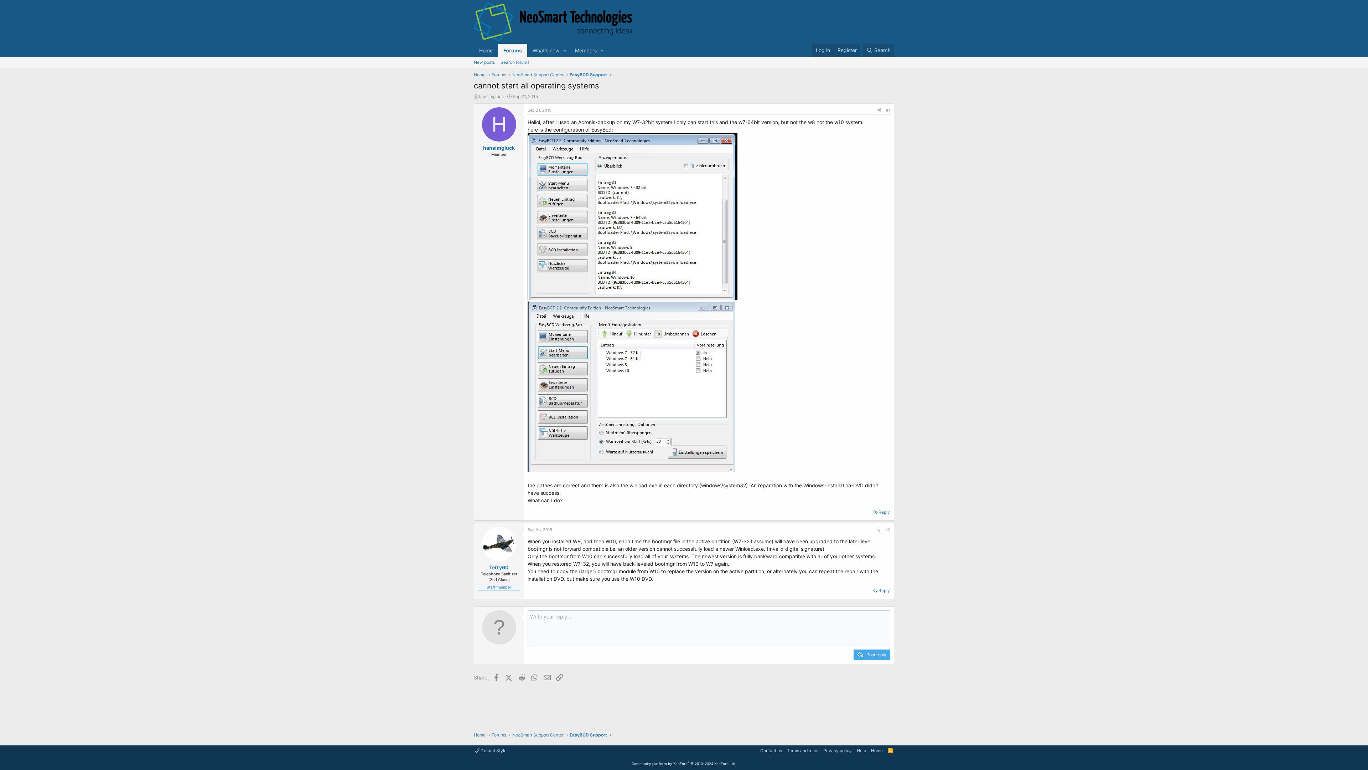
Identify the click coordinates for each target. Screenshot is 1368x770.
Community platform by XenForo (684, 763)
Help (861, 750)
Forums (512, 50)
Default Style (493, 750)
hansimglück (491, 96)
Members (586, 50)
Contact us (771, 750)
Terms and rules (802, 750)
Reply (884, 512)
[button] (565, 50)
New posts (484, 62)
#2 (887, 529)
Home (486, 50)
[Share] (879, 110)
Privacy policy (837, 750)
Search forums (515, 62)
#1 (888, 110)
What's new (546, 50)
